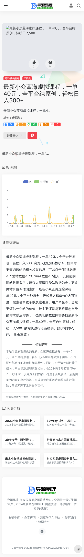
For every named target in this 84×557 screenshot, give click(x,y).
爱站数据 (18, 276)
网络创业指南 (11, 78)
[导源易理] (42, 5)
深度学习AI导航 (50, 517)
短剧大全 (44, 521)
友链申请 (14, 517)
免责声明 (30, 517)
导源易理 (38, 547)
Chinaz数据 (39, 276)
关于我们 (70, 517)
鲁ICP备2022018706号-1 (57, 547)
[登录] (71, 6)
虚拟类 (27, 78)
